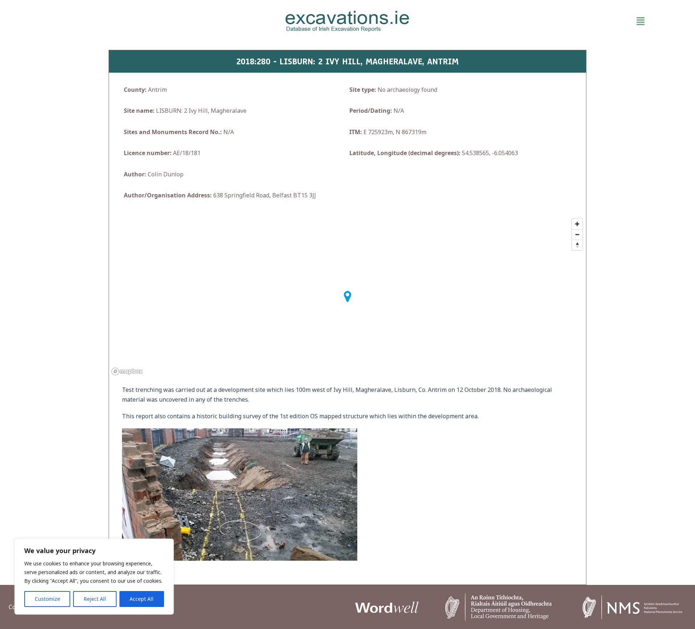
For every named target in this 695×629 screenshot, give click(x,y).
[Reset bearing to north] (577, 245)
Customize (47, 598)
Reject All (95, 598)
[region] (94, 577)
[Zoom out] (577, 234)
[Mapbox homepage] (127, 371)
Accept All (141, 598)
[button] (550, 21)
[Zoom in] (577, 224)
